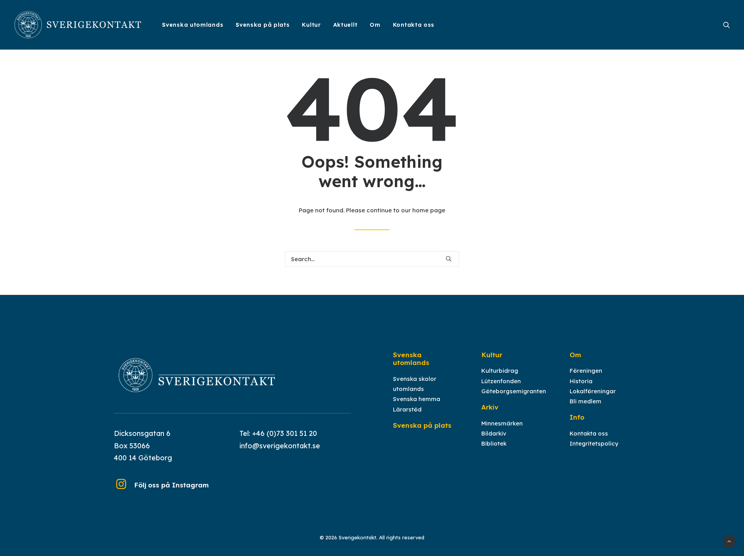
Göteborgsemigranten (513, 391)
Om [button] (375, 24)
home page (428, 210)
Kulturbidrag (499, 370)
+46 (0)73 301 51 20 (284, 433)
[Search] (372, 259)
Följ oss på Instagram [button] (171, 485)
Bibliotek (493, 443)
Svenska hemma (416, 399)
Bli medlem (585, 401)
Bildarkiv (493, 433)
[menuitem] (193, 25)
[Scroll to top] (729, 540)
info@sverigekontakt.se (279, 445)
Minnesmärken (502, 423)
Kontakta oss (413, 24)
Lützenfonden (501, 381)
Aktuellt (345, 24)
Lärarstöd (407, 409)
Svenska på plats (262, 24)
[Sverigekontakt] (78, 24)
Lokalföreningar (593, 391)
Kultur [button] (311, 24)
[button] (726, 25)
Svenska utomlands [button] (192, 24)
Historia (581, 381)
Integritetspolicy (594, 443)
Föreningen (586, 370)
